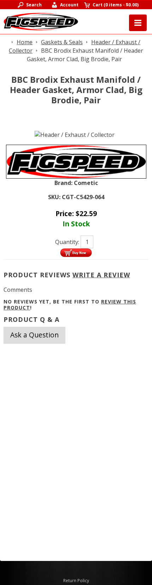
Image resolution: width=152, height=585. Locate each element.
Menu (138, 23)
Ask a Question (34, 335)
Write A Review (101, 275)
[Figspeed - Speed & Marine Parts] (41, 21)
